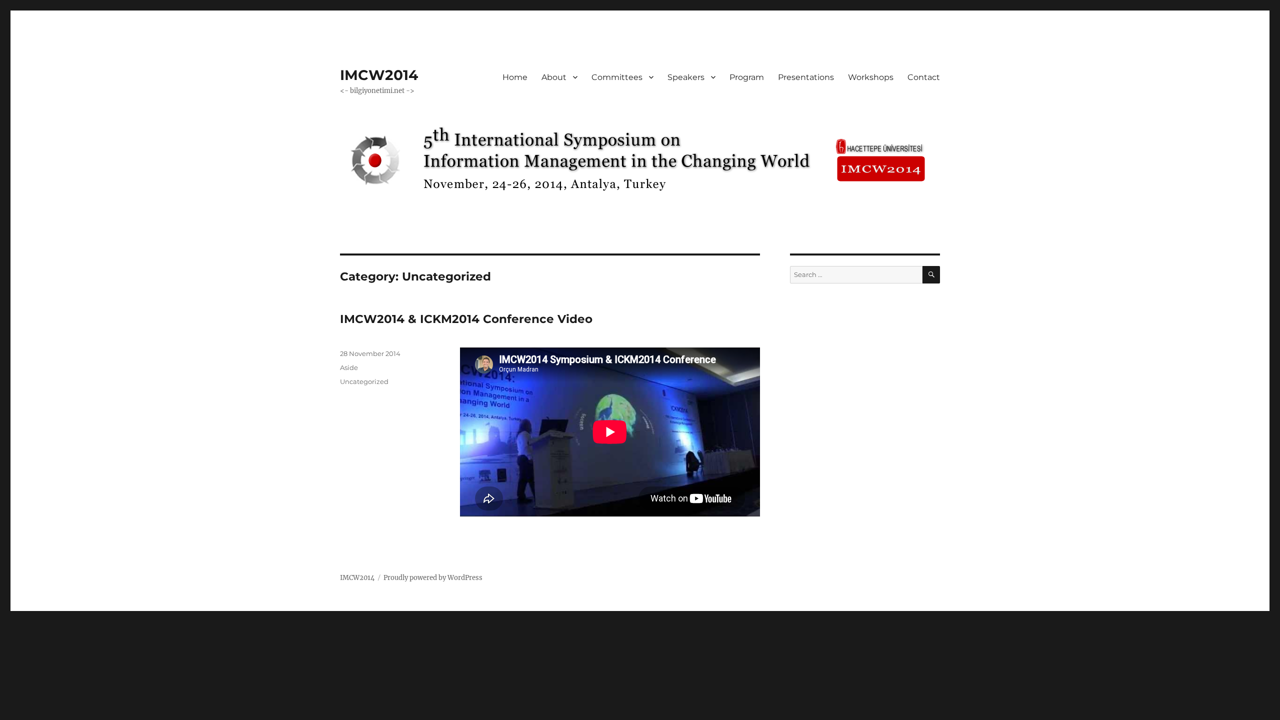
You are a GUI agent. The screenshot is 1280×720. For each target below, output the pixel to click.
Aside (349, 368)
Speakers (686, 77)
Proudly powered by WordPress (433, 578)
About (554, 77)
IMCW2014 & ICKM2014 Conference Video (466, 319)
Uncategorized (364, 382)
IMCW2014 (379, 75)
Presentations (806, 77)
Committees (617, 77)
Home (515, 77)
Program (747, 77)
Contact (924, 77)
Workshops (871, 77)
